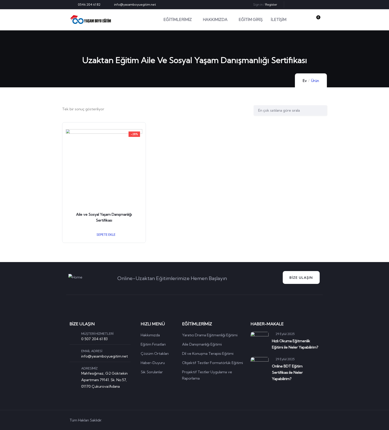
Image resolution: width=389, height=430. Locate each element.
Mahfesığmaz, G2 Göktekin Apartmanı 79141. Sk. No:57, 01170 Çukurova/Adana (104, 380)
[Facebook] (301, 4)
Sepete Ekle (105, 234)
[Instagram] (316, 4)
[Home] (91, 19)
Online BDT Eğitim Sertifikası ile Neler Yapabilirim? (287, 372)
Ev (305, 81)
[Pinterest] (309, 4)
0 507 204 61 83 (94, 339)
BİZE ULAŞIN (301, 278)
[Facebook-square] (291, 420)
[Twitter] (294, 4)
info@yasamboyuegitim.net (104, 356)
